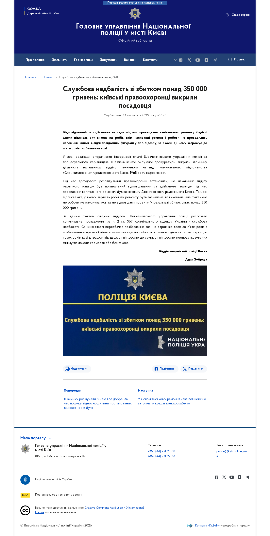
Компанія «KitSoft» (207, 525)
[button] (36, 438)
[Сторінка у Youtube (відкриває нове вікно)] (197, 60)
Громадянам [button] (83, 60)
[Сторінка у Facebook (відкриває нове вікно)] (180, 60)
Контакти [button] (150, 60)
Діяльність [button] (59, 60)
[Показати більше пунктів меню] (175, 60)
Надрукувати (79, 368)
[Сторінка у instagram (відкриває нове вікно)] (206, 60)
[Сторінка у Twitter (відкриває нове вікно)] (189, 60)
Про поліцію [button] (35, 60)
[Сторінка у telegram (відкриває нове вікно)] (214, 60)
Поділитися (167, 368)
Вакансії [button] (130, 60)
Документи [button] (108, 60)
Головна (30, 77)
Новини (48, 77)
